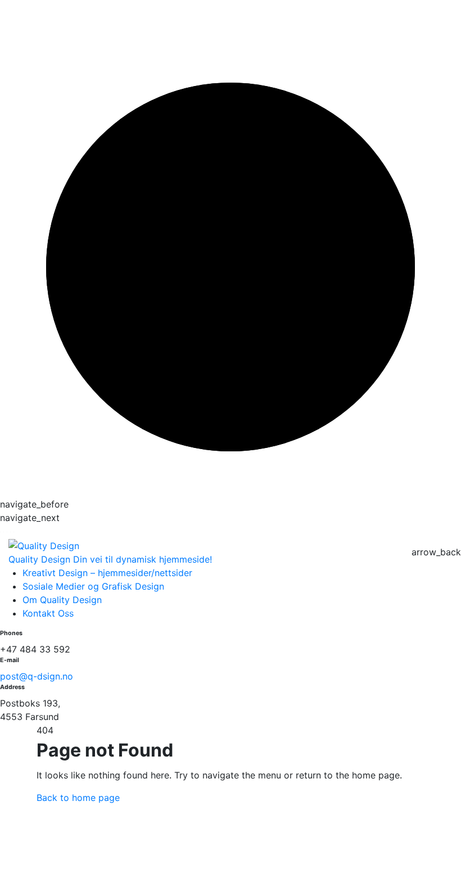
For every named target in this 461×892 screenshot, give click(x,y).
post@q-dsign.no (36, 676)
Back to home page (78, 797)
